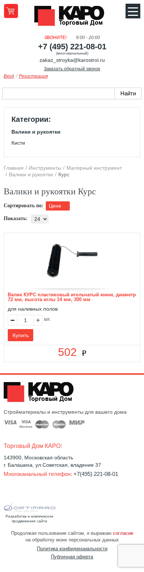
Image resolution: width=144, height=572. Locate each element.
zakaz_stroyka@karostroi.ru (72, 60)
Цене (56, 206)
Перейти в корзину (11, 11)
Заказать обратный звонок (72, 68)
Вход (9, 76)
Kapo (72, 18)
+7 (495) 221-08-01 (72, 46)
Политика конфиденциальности (72, 548)
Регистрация (33, 76)
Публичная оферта (72, 556)
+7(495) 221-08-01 (95, 474)
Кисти (18, 143)
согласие (123, 533)
